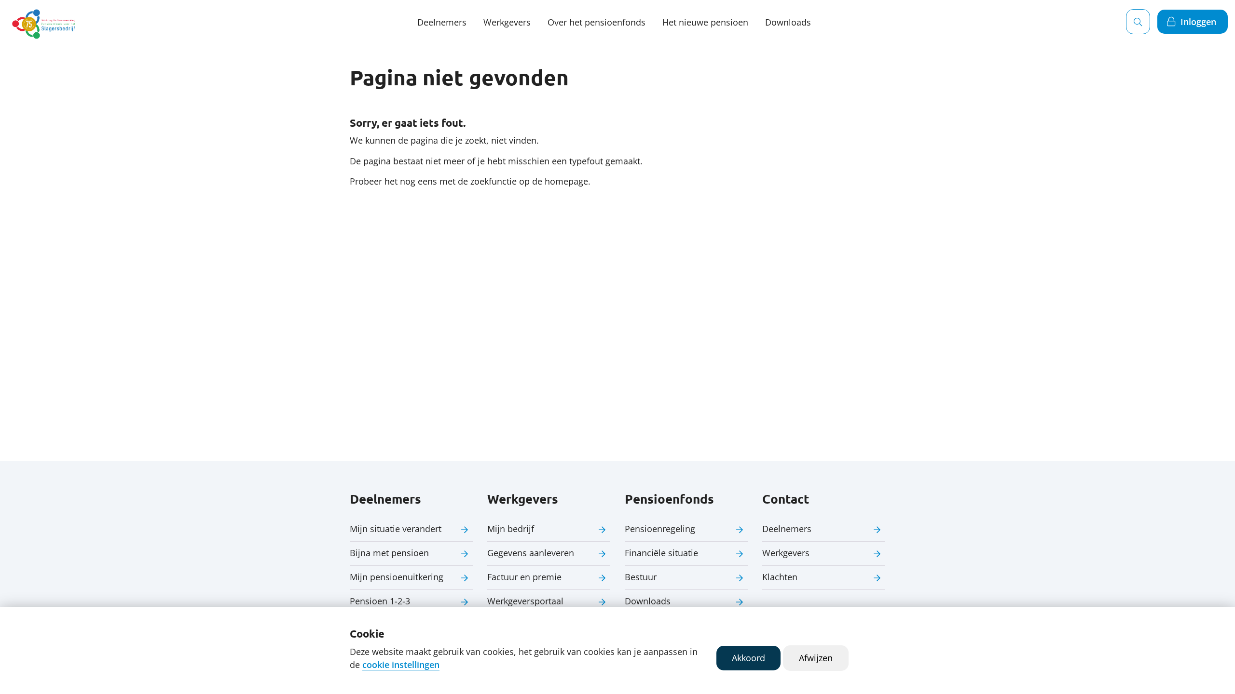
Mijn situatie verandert (395, 528)
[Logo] (45, 21)
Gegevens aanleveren (530, 553)
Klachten (779, 577)
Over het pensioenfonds (596, 22)
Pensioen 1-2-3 (380, 601)
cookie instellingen (400, 664)
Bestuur (641, 577)
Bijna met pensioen (389, 553)
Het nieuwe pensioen (705, 22)
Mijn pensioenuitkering (396, 577)
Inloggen (1198, 21)
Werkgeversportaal (525, 601)
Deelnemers (442, 22)
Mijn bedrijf (510, 528)
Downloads (788, 22)
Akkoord (748, 658)
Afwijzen (816, 658)
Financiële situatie (661, 553)
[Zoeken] (1138, 21)
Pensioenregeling (660, 528)
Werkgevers (507, 22)
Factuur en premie (524, 577)
